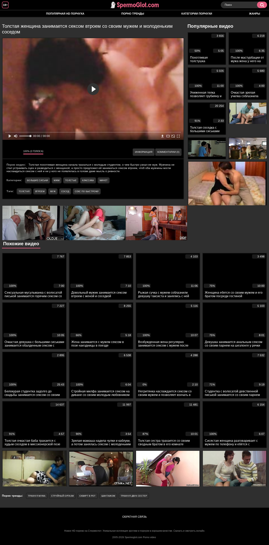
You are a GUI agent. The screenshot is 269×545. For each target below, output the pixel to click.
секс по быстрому (87, 191)
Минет (104, 180)
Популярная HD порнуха (65, 13)
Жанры (254, 13)
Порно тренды (132, 13)
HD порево (9, 13)
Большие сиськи (37, 180)
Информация (143, 152)
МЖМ (56, 180)
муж (53, 191)
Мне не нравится (17, 152)
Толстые (70, 180)
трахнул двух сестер (134, 496)
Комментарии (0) (168, 152)
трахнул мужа (36, 496)
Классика (88, 180)
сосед (65, 191)
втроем (40, 191)
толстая (24, 191)
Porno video (149, 537)
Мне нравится (8, 152)
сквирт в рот (87, 496)
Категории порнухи (196, 13)
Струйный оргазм (62, 496)
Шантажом (108, 496)
